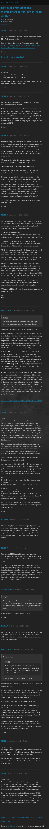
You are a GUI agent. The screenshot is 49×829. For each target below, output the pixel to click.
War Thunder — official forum (12, 2)
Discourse (13, 826)
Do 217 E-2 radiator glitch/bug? (12, 57)
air (2, 24)
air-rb (5, 24)
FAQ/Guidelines (23, 817)
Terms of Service (37, 817)
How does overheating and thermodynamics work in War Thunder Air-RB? (22, 11)
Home (3, 817)
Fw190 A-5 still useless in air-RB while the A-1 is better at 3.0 (21, 402)
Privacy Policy (6, 821)
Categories (11, 817)
